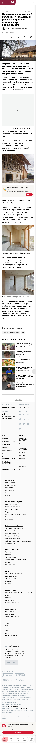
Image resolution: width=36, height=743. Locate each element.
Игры (20, 469)
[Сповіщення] (34, 3)
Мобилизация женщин (12, 533)
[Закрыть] (32, 724)
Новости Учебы (10, 590)
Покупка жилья (9, 614)
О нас (3, 435)
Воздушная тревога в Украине (14, 512)
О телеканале (6, 444)
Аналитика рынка (10, 611)
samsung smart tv (20, 680)
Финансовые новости (11, 557)
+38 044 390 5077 (24, 407)
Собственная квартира (12, 8)
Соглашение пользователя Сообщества (23, 439)
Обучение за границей (12, 603)
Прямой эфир (9, 488)
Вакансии (22, 455)
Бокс (6, 625)
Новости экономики (12, 549)
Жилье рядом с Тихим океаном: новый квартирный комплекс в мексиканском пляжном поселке (17, 132)
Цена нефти (9, 552)
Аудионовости (9, 493)
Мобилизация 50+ (10, 531)
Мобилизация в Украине (14, 526)
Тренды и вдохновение (12, 616)
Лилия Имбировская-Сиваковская (16, 28)
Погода (7, 495)
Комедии (8, 581)
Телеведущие (6, 447)
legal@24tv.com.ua (24, 708)
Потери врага (9, 519)
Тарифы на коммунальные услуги (15, 560)
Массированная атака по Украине (15, 514)
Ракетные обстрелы (11, 504)
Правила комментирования (24, 444)
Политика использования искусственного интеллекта (6, 463)
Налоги (7, 562)
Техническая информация (23, 449)
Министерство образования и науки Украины (19, 592)
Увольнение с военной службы (14, 528)
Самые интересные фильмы (13, 573)
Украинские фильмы (11, 576)
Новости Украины (10, 485)
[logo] (12, 3)
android (7, 675)
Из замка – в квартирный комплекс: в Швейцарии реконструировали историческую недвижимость (27, 8)
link (20, 414)
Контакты (22, 452)
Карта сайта (22, 466)
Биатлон (7, 633)
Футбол (7, 628)
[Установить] (18, 729)
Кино (7, 571)
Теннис (7, 630)
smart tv (7, 680)
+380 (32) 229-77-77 (13, 706)
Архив (21, 463)
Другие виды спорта (11, 635)
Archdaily (13, 32)
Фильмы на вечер (10, 578)
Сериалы (8, 584)
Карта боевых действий (12, 507)
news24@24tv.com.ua (8, 407)
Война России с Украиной (14, 502)
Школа (7, 595)
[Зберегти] (31, 37)
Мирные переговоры (11, 509)
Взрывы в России (10, 517)
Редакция (5, 438)
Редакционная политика (9, 441)
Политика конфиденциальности (8, 457)
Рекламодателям (7, 450)
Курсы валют (9, 554)
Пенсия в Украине (10, 565)
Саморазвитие (9, 600)
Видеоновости (9, 490)
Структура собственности (23, 459)
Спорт (7, 623)
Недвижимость (10, 609)
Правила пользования (8, 453)
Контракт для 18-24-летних (13, 536)
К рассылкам (11, 662)
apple (20, 675)
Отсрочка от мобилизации (13, 538)
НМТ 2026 (8, 597)
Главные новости (10, 482)
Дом (3, 8)
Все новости (9, 480)
